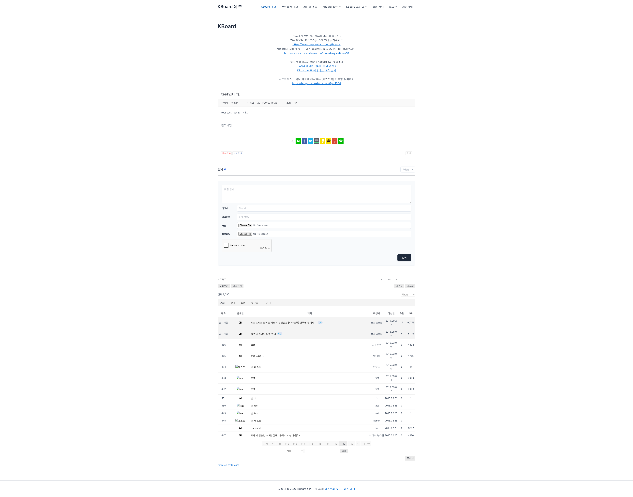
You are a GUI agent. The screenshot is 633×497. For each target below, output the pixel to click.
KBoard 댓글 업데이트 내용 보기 (316, 70)
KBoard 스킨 (330, 6)
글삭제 (410, 285)
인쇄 (409, 153)
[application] (339, 6)
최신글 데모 (310, 6)
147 (327, 443)
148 (335, 443)
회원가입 (407, 6)
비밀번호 (226, 217)
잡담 (232, 302)
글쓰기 (410, 458)
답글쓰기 (237, 285)
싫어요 (237, 153)
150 (351, 443)
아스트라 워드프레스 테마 (339, 488)
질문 (243, 302)
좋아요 (226, 153)
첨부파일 (226, 234)
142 (287, 443)
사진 (224, 225)
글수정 (399, 285)
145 (311, 443)
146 (319, 443)
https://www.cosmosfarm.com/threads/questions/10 (316, 53)
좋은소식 (255, 302)
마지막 (366, 443)
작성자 (225, 208)
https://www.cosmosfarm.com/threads (317, 44)
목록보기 (223, 285)
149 (343, 443)
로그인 (393, 6)
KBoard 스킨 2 (355, 6)
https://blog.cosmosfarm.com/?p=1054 (316, 83)
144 (303, 443)
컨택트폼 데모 (289, 6)
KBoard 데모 (230, 6)
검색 (344, 451)
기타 (268, 302)
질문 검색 (378, 6)
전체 (222, 302)
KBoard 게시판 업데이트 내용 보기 (316, 66)
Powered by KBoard (228, 465)
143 (295, 443)
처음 (265, 443)
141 (279, 443)
